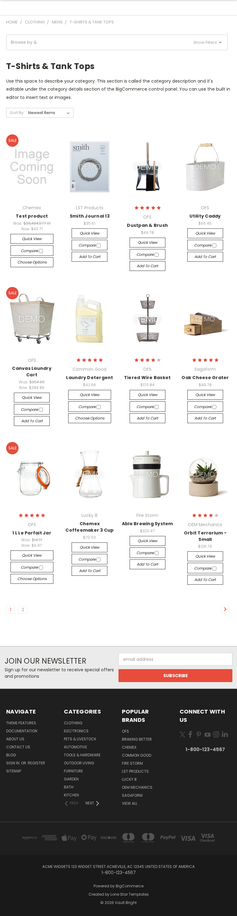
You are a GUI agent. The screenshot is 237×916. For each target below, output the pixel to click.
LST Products (135, 771)
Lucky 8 (129, 779)
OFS (125, 731)
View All (129, 803)
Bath (68, 787)
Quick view (32, 238)
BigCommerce (129, 886)
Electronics (76, 731)
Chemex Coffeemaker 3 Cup (89, 527)
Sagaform (132, 795)
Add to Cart (89, 256)
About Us (15, 739)
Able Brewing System (147, 524)
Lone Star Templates (129, 894)
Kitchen (71, 795)
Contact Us (18, 747)
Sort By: (17, 113)
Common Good (136, 755)
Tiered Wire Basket (147, 377)
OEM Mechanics (137, 787)
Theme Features (21, 723)
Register (36, 763)
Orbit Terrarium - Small (205, 536)
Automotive (75, 747)
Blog (11, 755)
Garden (71, 779)
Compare (30, 250)
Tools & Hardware (82, 755)
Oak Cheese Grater (205, 377)
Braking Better (137, 739)
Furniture (73, 771)
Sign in (13, 763)
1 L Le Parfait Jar (31, 533)
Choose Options (32, 262)
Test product (32, 216)
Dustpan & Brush (147, 225)
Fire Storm (132, 763)
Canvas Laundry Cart (32, 371)
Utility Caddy (205, 216)
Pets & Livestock (80, 739)
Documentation (21, 731)
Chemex (129, 747)
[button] (117, 42)
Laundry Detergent (89, 377)
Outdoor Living (79, 763)
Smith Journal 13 (90, 216)
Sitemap (13, 771)
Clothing (73, 723)
